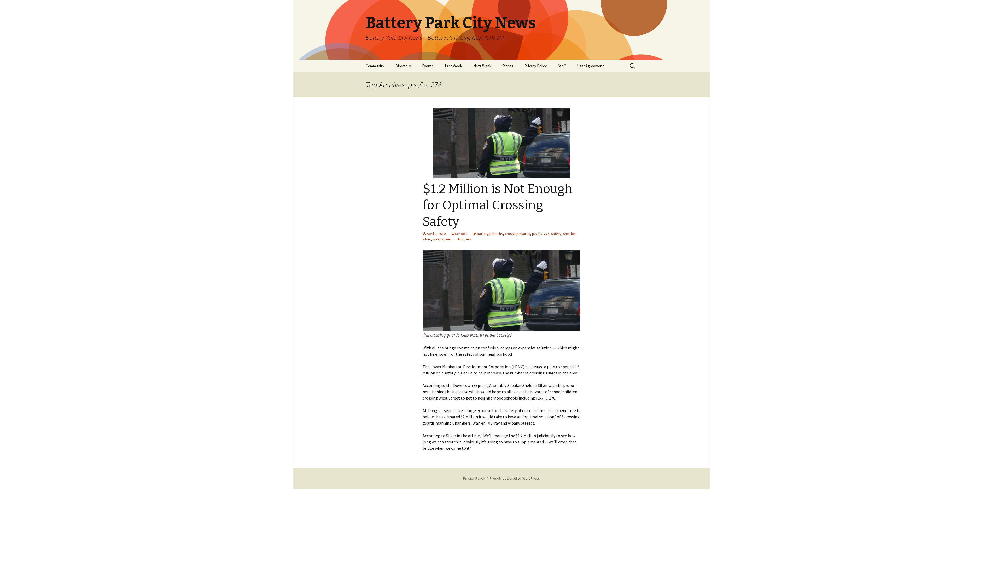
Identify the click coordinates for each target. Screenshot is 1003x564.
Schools (461, 233)
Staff (562, 65)
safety (556, 233)
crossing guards (517, 233)
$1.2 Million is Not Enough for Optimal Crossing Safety (497, 205)
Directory (403, 65)
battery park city (490, 233)
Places (508, 65)
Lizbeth (466, 239)
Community (375, 65)
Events (428, 65)
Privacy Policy (535, 65)
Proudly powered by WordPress (515, 478)
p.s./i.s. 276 (540, 233)
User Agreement (590, 65)
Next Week (482, 65)
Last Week (453, 65)
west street (442, 239)
